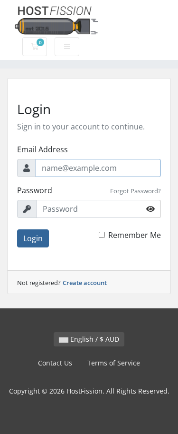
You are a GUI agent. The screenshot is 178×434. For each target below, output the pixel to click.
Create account (85, 282)
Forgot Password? (135, 191)
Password (34, 190)
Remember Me (134, 235)
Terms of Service (113, 362)
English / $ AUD (93, 339)
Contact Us (55, 362)
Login (33, 238)
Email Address (42, 149)
